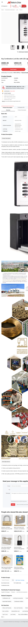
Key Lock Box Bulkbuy (23, 614)
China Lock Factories (6, 608)
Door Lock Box (5, 611)
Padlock (20, 9)
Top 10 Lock (5, 614)
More (2, 617)
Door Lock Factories (18, 608)
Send (13, 504)
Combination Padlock (18, 601)
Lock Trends (12, 614)
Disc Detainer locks (5, 583)
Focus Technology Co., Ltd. (17, 621)
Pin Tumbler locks (17, 583)
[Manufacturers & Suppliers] (14, 2)
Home (2, 9)
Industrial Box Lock (15, 611)
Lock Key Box (25, 611)
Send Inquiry (13, 69)
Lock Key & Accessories (18, 598)
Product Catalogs (20, 580)
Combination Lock (6, 598)
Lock (17, 9)
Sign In (3, 101)
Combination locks (5, 585)
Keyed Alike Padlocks (6, 601)
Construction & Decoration (10, 9)
